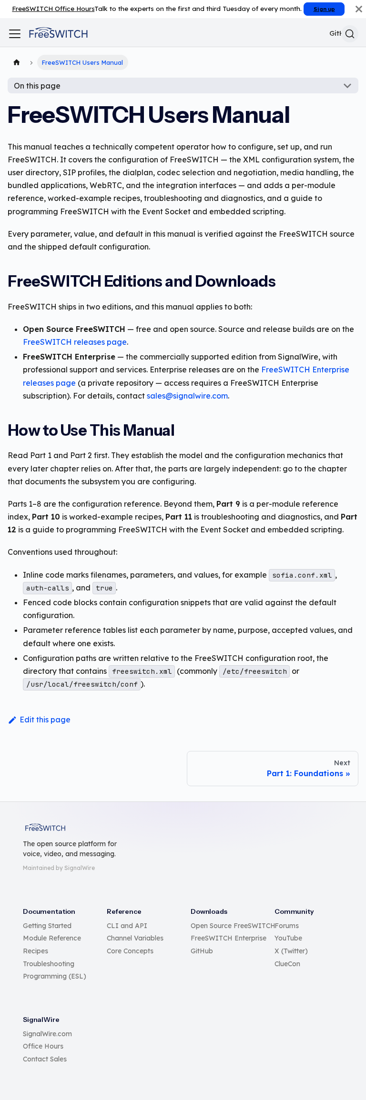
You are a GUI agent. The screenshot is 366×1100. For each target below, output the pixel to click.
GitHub (202, 951)
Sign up (324, 9)
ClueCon (287, 964)
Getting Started (47, 925)
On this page (37, 85)
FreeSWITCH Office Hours (53, 8)
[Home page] (17, 62)
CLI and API (127, 925)
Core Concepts (130, 951)
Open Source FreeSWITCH (233, 925)
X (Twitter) (291, 951)
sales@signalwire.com (187, 395)
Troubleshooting (48, 964)
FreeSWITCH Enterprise (228, 938)
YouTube (288, 938)
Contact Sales (45, 1059)
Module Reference (52, 938)
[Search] (349, 33)
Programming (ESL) (54, 976)
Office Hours (43, 1046)
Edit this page (45, 719)
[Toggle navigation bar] (15, 34)
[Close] (359, 9)
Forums (286, 925)
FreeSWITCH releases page (75, 342)
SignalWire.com (47, 1034)
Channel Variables (135, 938)
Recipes (35, 951)
